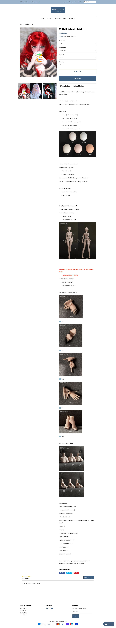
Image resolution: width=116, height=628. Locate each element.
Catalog (49, 18)
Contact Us (72, 18)
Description (65, 86)
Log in (65, 2)
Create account (72, 2)
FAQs (64, 18)
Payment (61, 55)
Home (42, 18)
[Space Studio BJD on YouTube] (52, 609)
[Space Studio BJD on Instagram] (49, 609)
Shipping (61, 36)
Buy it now (77, 78)
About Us (57, 18)
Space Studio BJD (62, 621)
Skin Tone (61, 40)
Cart (81, 2)
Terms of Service (23, 615)
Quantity (61, 62)
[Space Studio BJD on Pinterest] (47, 609)
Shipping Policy (23, 613)
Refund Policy (78, 86)
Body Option (62, 48)
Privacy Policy (23, 608)
